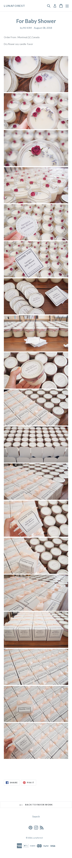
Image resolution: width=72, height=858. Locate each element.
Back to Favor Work (38, 804)
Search (36, 816)
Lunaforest (14, 5)
